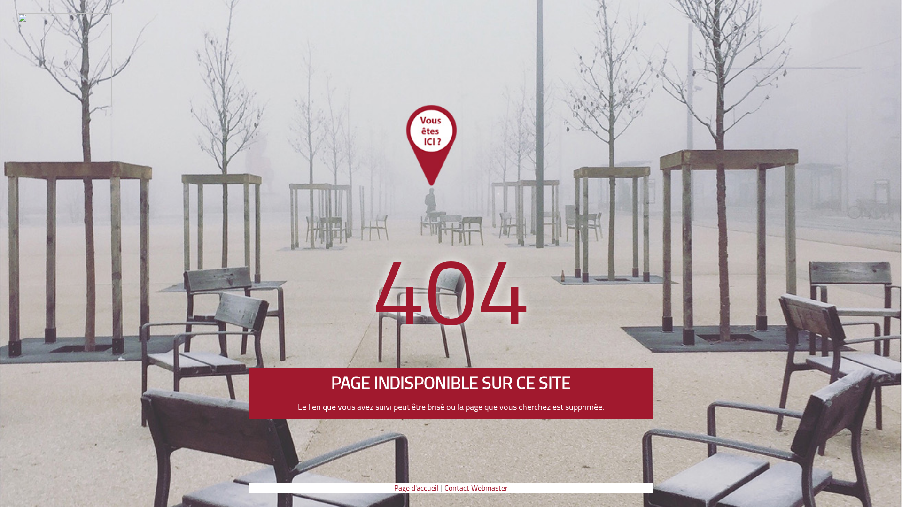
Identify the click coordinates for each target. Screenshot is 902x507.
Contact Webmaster (476, 488)
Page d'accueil (416, 488)
